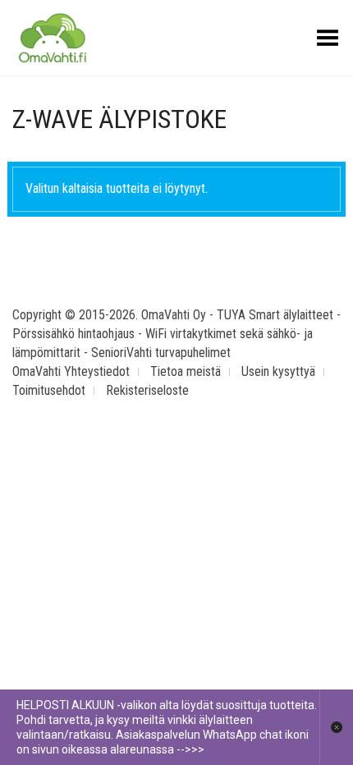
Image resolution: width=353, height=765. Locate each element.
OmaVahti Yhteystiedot (71, 371)
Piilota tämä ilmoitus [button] (336, 727)
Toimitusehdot (48, 390)
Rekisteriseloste (147, 390)
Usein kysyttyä (278, 371)
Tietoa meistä (185, 371)
